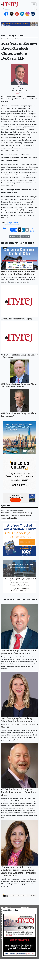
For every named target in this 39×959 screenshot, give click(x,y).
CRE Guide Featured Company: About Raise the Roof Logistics (19, 385)
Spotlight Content (12, 223)
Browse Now (15, 500)
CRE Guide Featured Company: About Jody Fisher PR (19, 414)
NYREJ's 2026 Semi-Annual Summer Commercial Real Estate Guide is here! (19, 273)
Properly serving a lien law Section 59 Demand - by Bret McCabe (18, 652)
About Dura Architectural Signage (17, 318)
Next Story (25, 237)
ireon (17, 93)
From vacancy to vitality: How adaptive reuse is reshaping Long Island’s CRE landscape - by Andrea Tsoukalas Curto (18, 871)
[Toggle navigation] (34, 4)
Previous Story (15, 237)
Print (7, 228)
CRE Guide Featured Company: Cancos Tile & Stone (19, 356)
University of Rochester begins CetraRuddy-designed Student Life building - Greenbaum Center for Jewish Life (17, 515)
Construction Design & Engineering (12, 510)
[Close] (34, 910)
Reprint (32, 231)
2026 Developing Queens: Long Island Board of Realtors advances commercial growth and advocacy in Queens (19, 722)
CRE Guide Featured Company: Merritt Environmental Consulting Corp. (18, 792)
